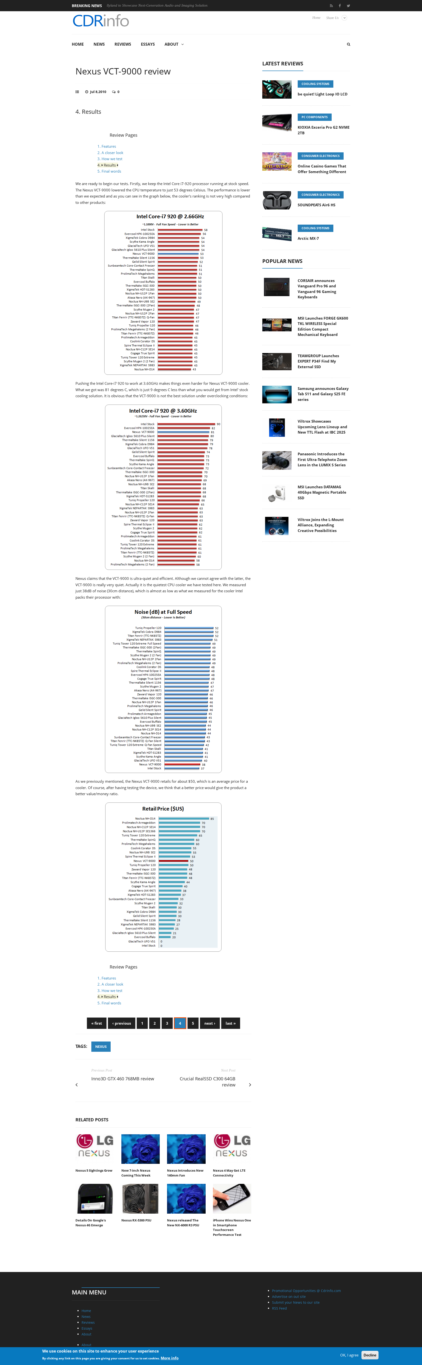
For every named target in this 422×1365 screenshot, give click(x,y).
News (99, 44)
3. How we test (109, 158)
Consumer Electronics (321, 156)
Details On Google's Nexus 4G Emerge (90, 1222)
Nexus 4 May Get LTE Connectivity (229, 1172)
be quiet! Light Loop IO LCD (323, 94)
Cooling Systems (315, 84)
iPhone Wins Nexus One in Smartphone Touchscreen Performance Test (232, 1227)
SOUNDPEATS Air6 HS (316, 204)
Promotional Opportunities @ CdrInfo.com (306, 1290)
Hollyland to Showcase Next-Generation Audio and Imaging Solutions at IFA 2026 (132, 5)
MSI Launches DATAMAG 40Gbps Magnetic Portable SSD (322, 492)
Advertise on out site (289, 1296)
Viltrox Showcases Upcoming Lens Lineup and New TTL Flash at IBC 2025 (322, 427)
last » (231, 1023)
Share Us (332, 18)
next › (209, 1023)
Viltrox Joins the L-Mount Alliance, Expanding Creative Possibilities (321, 525)
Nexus (101, 1046)
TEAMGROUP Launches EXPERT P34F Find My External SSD (318, 361)
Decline (370, 1355)
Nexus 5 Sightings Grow (93, 1170)
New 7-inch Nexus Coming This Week (135, 1172)
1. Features (106, 146)
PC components (315, 117)
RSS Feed (279, 1308)
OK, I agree (349, 1355)
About (171, 44)
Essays (148, 44)
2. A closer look (110, 152)
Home (316, 18)
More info (170, 1357)
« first (96, 1023)
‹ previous (121, 1023)
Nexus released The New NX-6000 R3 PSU (183, 1222)
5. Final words (109, 171)
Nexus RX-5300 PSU (136, 1220)
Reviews (123, 44)
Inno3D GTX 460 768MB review (122, 1079)
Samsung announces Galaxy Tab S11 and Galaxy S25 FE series (323, 394)
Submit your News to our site (296, 1302)
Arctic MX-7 (308, 238)
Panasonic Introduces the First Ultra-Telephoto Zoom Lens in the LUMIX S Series (322, 459)
